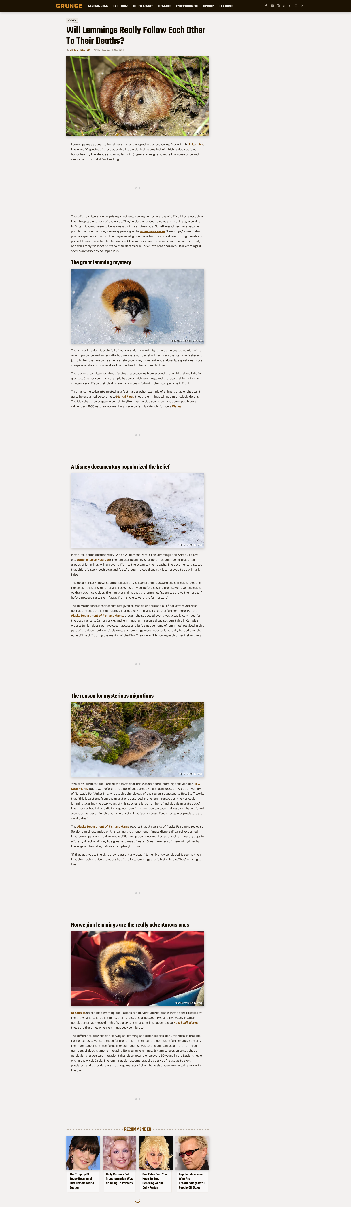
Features (226, 6)
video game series (152, 231)
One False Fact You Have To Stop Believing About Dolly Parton (154, 1181)
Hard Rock (121, 6)
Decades (164, 6)
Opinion (209, 6)
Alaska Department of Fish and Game (97, 615)
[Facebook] (266, 5)
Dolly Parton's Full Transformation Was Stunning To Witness (119, 1178)
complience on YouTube (93, 559)
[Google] (296, 5)
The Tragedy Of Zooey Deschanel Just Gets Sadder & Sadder (82, 1181)
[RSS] (302, 5)
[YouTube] (272, 5)
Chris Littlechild (80, 49)
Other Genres (143, 6)
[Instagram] (278, 5)
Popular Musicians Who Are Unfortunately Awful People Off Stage (192, 1181)
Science (72, 20)
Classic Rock (98, 6)
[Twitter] (284, 5)
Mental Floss (125, 396)
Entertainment (187, 6)
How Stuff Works (185, 1022)
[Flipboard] (289, 5)
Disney (177, 406)
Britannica (196, 144)
